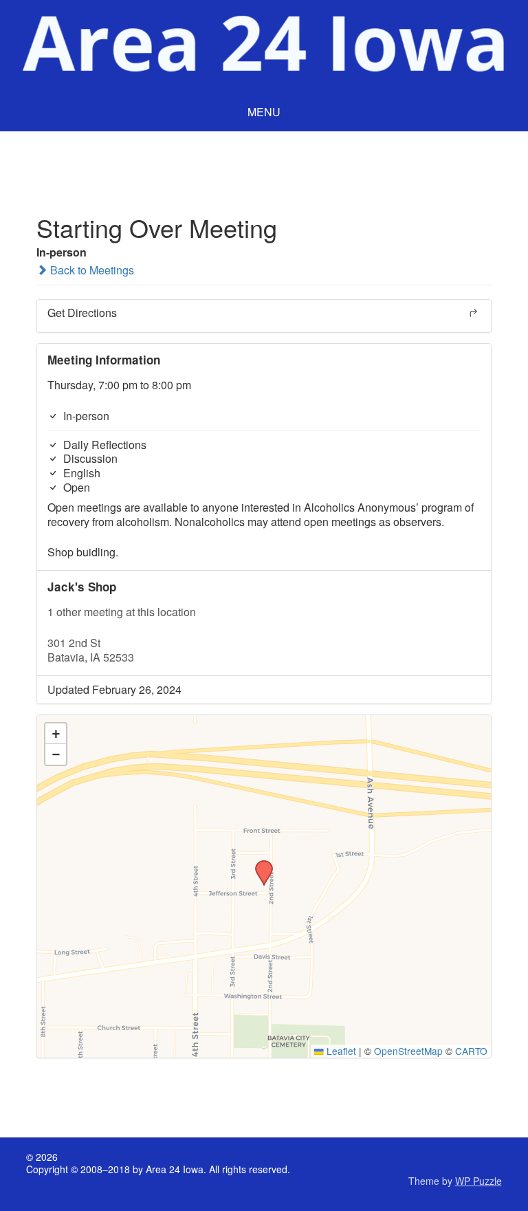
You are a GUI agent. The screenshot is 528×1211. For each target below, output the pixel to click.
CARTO (471, 1051)
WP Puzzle (478, 1181)
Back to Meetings (90, 270)
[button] (259, 864)
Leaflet (340, 1051)
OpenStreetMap (408, 1051)
